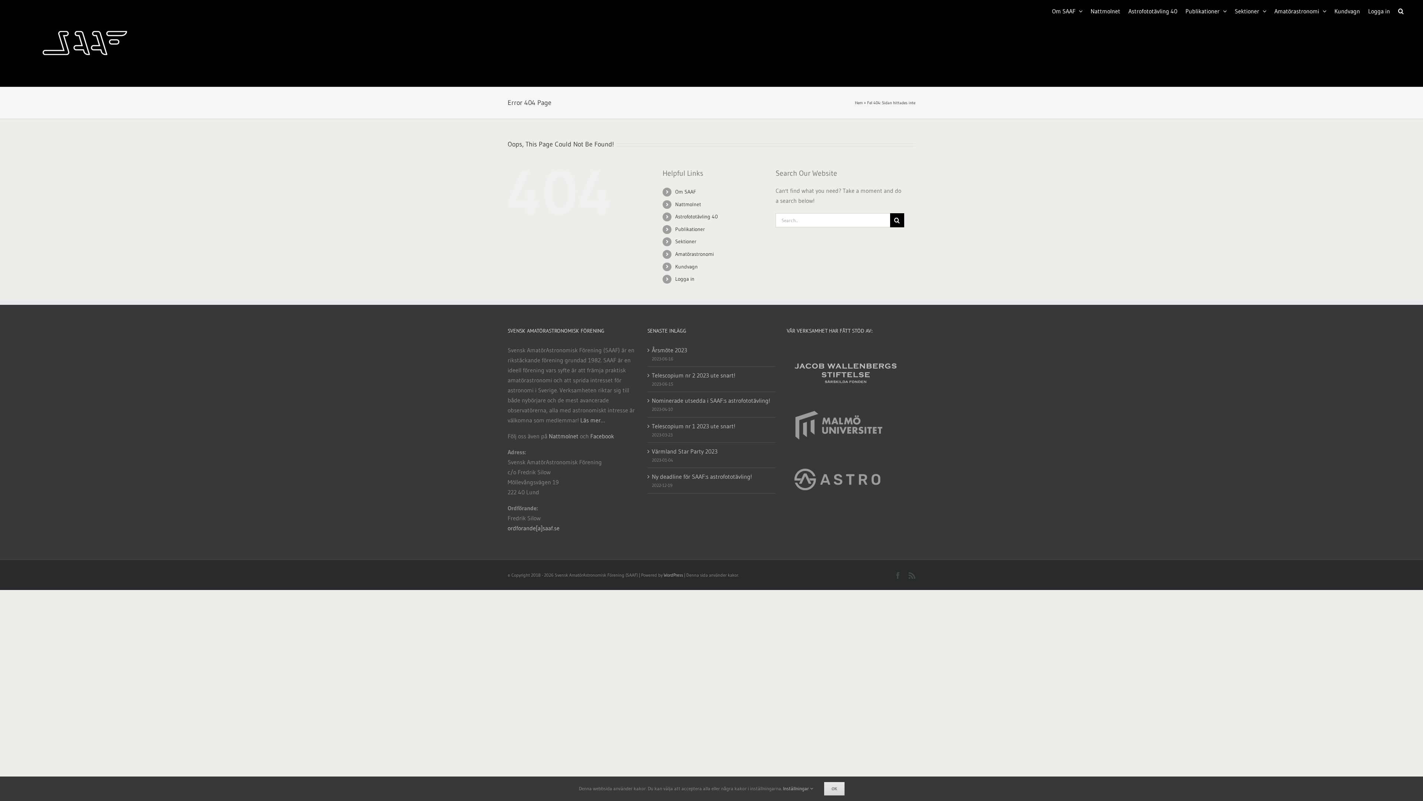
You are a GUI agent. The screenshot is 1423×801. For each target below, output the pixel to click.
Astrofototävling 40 (696, 216)
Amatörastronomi (694, 254)
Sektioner (685, 241)
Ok (834, 788)
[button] (1401, 10)
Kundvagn (686, 266)
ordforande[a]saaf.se (534, 528)
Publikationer (690, 229)
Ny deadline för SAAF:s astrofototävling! (702, 476)
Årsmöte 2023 (669, 350)
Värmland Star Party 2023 (684, 451)
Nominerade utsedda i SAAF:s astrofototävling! (711, 400)
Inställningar (796, 788)
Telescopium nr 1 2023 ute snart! (693, 426)
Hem (859, 102)
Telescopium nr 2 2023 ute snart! (693, 375)
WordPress (673, 575)
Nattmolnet (688, 204)
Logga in (684, 279)
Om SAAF (685, 191)
